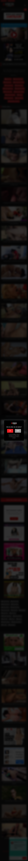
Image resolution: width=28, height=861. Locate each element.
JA (10, 430)
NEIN (18, 430)
